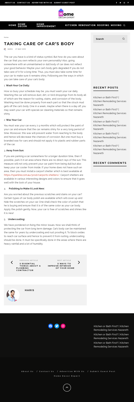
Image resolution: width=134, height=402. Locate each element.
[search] (123, 39)
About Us (10, 3)
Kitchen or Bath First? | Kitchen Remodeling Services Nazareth (109, 101)
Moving (116, 25)
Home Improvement (46, 25)
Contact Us (23, 3)
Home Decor (22, 25)
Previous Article (29, 260)
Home (12, 25)
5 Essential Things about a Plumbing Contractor (28, 267)
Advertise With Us (42, 3)
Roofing (103, 25)
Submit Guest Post (64, 3)
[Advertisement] (110, 64)
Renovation (87, 25)
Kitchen (71, 25)
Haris (10, 49)
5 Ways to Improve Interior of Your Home (61, 266)
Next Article (64, 260)
